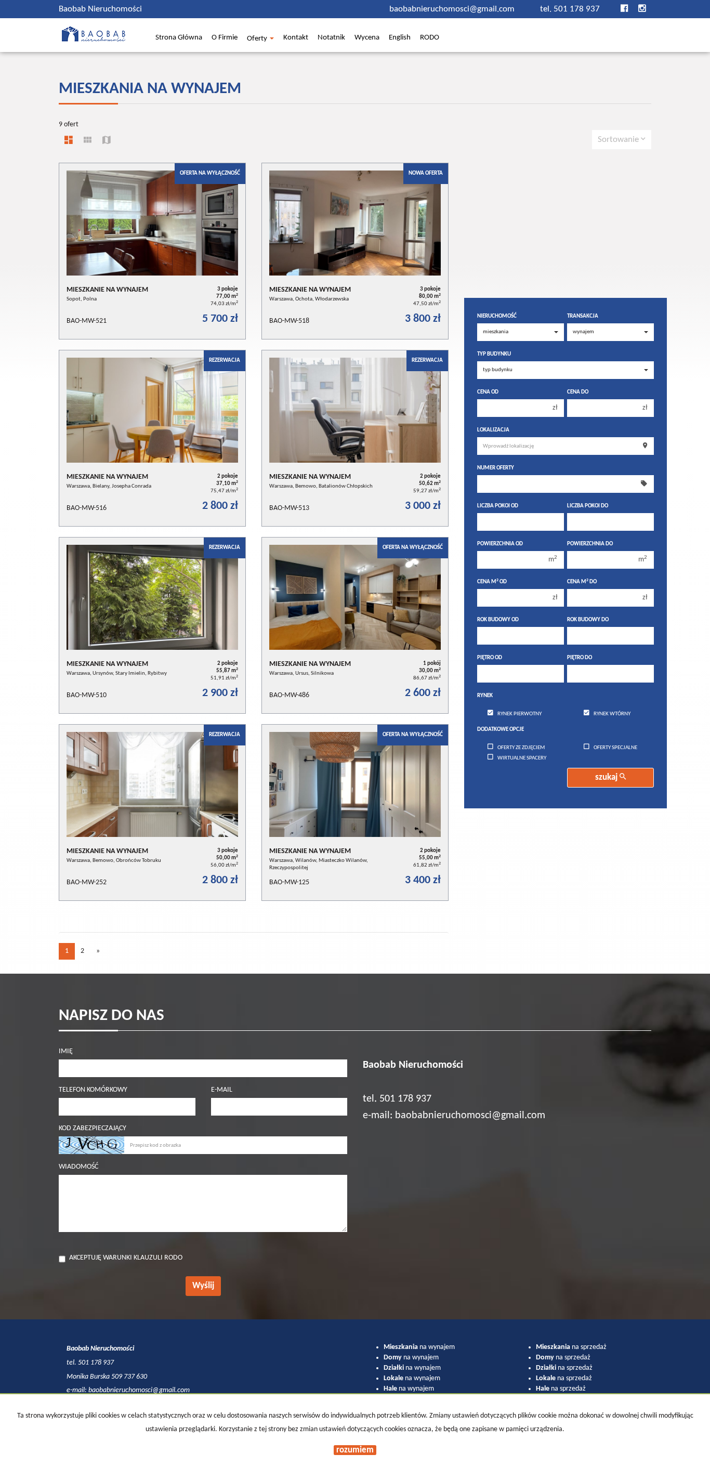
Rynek (485, 696)
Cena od (487, 392)
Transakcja (582, 316)
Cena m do (582, 582)
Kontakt (295, 38)
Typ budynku (494, 354)
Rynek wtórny (612, 714)
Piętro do (579, 658)
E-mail (221, 1090)
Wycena (366, 38)
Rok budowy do (588, 620)
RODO (429, 38)
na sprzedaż (571, 1347)
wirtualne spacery (521, 758)
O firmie (225, 38)
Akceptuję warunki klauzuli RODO (125, 1258)
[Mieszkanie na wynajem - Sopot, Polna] (152, 251)
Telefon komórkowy (93, 1090)
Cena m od (492, 582)
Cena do (577, 392)
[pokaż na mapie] (106, 141)
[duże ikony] (68, 141)
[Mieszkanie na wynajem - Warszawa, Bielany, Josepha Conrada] (152, 438)
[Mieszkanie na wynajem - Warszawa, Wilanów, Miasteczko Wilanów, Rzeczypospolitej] (355, 812)
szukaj (607, 777)
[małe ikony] (87, 141)
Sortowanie (619, 139)
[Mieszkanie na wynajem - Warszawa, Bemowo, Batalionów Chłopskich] (355, 438)
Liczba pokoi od (497, 506)
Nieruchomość (497, 316)
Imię (66, 1051)
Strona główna (178, 38)
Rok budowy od (498, 620)
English (400, 38)
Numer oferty (495, 468)
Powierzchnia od (500, 544)
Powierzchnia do (590, 544)
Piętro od (489, 658)
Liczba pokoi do (587, 506)
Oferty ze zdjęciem (521, 748)
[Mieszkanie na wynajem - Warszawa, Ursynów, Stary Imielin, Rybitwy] (152, 625)
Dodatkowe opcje (500, 729)
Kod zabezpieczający (92, 1128)
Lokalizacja (493, 430)
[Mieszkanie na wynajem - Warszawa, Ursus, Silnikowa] (355, 625)
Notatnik (331, 38)
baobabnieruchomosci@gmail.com (453, 9)
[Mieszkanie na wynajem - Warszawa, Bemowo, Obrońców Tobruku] (152, 812)
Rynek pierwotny (519, 714)
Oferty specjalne (615, 748)
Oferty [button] (258, 39)
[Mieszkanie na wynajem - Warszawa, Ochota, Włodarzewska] (355, 251)
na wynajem (419, 1347)
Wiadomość (78, 1167)
